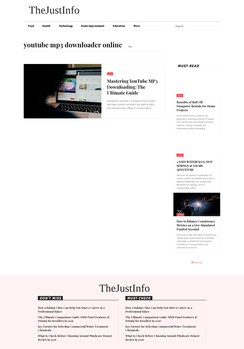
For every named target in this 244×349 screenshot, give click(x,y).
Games (180, 215)
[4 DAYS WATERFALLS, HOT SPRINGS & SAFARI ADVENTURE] (196, 145)
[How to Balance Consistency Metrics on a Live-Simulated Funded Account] (196, 204)
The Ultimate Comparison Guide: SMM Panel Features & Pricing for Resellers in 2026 (74, 319)
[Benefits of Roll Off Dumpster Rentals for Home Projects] (196, 85)
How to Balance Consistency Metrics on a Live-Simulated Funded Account (196, 225)
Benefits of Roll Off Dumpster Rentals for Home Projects (196, 106)
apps (110, 74)
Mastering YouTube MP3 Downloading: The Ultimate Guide (132, 87)
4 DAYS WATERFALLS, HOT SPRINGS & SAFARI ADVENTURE (195, 166)
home (180, 96)
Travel (180, 155)
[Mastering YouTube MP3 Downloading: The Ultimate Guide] (62, 91)
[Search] (219, 26)
